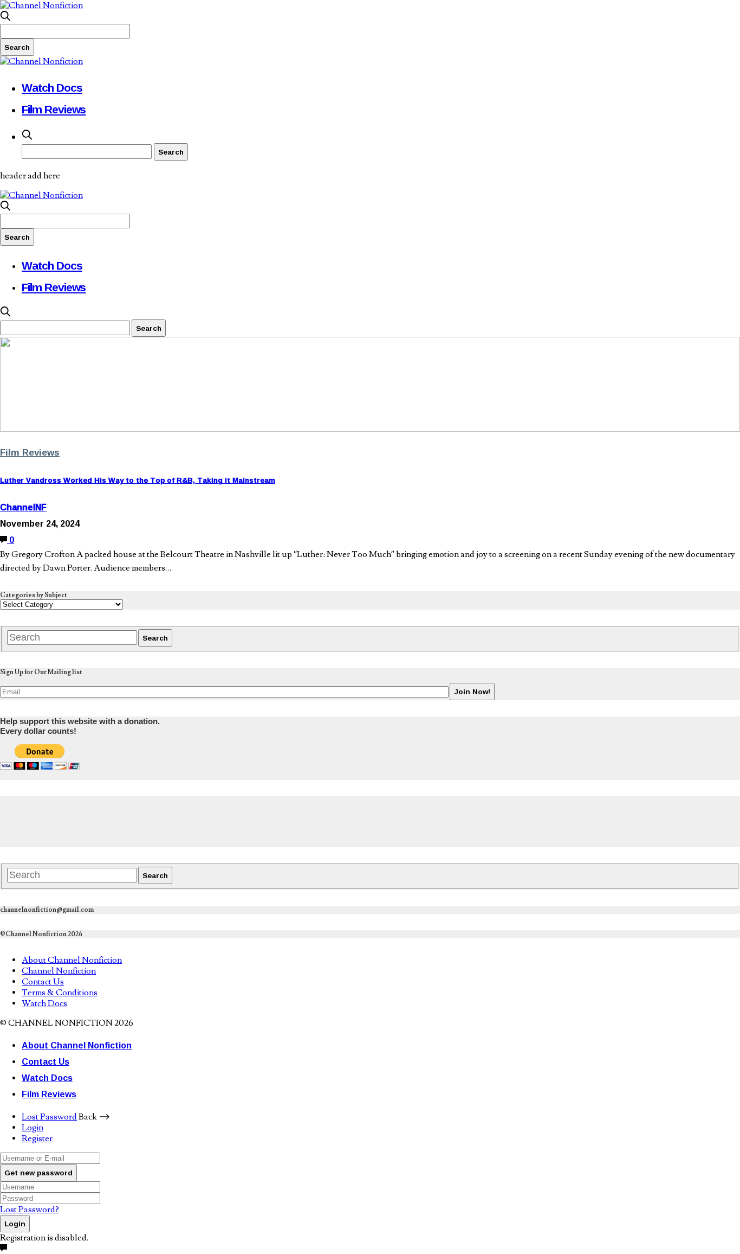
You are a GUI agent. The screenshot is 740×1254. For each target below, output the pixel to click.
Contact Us (43, 981)
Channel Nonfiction (59, 970)
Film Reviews (54, 109)
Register (37, 1138)
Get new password (38, 1173)
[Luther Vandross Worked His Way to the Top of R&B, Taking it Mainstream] (370, 429)
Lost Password (49, 1116)
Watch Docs (52, 87)
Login (32, 1127)
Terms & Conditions (60, 992)
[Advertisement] (197, 820)
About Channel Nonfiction (72, 960)
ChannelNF (23, 507)
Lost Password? (29, 1209)
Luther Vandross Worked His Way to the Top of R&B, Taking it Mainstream (137, 480)
